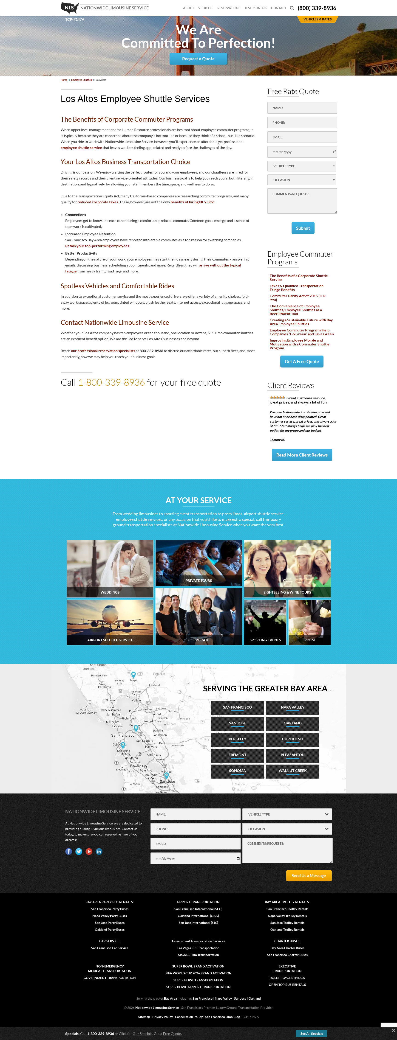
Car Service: (109, 941)
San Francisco (203, 998)
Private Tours (199, 580)
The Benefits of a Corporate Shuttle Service (299, 277)
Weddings (110, 592)
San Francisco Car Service (109, 948)
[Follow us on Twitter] (78, 851)
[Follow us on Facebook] (68, 851)
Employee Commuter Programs (300, 257)
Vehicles (205, 8)
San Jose (240, 998)
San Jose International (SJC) (198, 923)
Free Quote (172, 1033)
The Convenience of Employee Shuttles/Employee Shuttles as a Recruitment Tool (296, 310)
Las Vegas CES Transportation (198, 948)
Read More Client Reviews (302, 454)
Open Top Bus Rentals (287, 985)
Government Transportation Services (198, 941)
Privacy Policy (162, 1017)
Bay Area (170, 998)
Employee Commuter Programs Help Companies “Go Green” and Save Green (302, 332)
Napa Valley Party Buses (109, 916)
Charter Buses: (287, 941)
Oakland (255, 998)
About (188, 8)
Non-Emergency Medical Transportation (109, 968)
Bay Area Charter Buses (287, 948)
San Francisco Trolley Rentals (287, 909)
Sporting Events (265, 640)
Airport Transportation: (198, 902)
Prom (309, 640)
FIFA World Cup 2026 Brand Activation (198, 973)
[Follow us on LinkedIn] (99, 851)
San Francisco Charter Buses (287, 955)
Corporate (198, 640)
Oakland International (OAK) (198, 916)
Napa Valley (223, 998)
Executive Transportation (287, 968)
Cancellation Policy (189, 1017)
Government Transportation (110, 978)
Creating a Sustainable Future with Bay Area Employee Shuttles (301, 322)
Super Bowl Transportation (198, 980)
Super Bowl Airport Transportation (198, 987)
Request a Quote (198, 58)
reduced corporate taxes (97, 202)
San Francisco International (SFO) (198, 909)
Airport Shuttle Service (110, 640)
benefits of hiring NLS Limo (192, 202)
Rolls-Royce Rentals (287, 978)
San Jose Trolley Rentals (287, 923)
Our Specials (142, 1033)
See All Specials (312, 1033)
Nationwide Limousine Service (102, 811)
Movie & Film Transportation (198, 955)
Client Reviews (290, 385)
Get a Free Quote (302, 361)
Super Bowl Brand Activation (198, 966)
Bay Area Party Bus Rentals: (109, 902)
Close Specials (393, 1030)
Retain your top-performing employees (97, 246)
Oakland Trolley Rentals (287, 929)
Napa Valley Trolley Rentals (287, 916)
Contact (278, 8)
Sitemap (144, 1017)
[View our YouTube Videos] (88, 851)
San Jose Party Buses (110, 923)
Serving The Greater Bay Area (265, 688)
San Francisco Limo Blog (222, 1017)
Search (292, 8)
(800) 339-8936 (317, 8)
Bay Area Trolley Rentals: (287, 902)
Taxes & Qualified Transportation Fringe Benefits (296, 287)
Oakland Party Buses (110, 929)
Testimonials (255, 8)
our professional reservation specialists (103, 350)
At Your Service (199, 500)
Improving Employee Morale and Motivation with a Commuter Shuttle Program (299, 344)
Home (64, 79)
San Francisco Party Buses (109, 909)
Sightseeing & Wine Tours (287, 592)
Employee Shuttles (81, 79)
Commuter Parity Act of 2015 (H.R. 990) (298, 298)
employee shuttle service (81, 147)
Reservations (228, 8)
